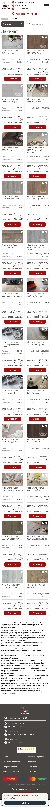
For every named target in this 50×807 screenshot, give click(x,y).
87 (40, 622)
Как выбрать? (33, 767)
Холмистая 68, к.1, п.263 (25, 2)
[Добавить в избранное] (21, 38)
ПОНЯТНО (25, 803)
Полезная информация (12, 762)
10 (33, 622)
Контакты (32, 772)
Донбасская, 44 (21, 8)
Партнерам (32, 762)
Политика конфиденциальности (25, 789)
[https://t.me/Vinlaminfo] (32, 14)
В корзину (12, 78)
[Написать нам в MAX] (36, 14)
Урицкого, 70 (20, 5)
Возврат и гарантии (36, 757)
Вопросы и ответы (10, 767)
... (37, 622)
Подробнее (16, 798)
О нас (5, 757)
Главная (4, 18)
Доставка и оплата (11, 772)
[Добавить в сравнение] (18, 38)
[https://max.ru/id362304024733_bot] (26, 718)
